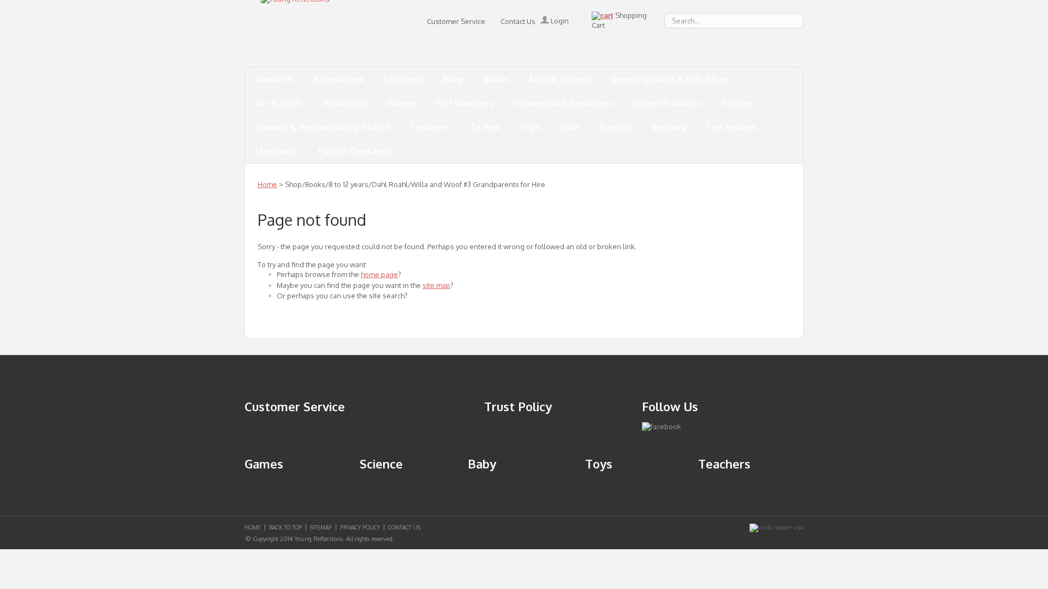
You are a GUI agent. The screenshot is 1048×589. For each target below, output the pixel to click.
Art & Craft (278, 103)
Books (496, 79)
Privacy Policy (360, 527)
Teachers (430, 127)
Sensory (668, 127)
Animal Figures (559, 79)
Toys (530, 127)
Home (267, 184)
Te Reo (484, 127)
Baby (453, 79)
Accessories (338, 79)
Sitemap (321, 527)
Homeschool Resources (563, 103)
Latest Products (667, 103)
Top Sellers (731, 127)
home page (379, 274)
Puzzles (737, 103)
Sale (569, 127)
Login (559, 20)
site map (436, 285)
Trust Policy (518, 406)
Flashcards (344, 103)
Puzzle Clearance (355, 151)
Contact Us (518, 21)
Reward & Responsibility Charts (322, 127)
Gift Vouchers (465, 103)
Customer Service (456, 21)
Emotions (403, 79)
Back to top (285, 527)
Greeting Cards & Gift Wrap (669, 79)
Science (615, 127)
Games (401, 103)
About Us (274, 79)
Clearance (276, 151)
